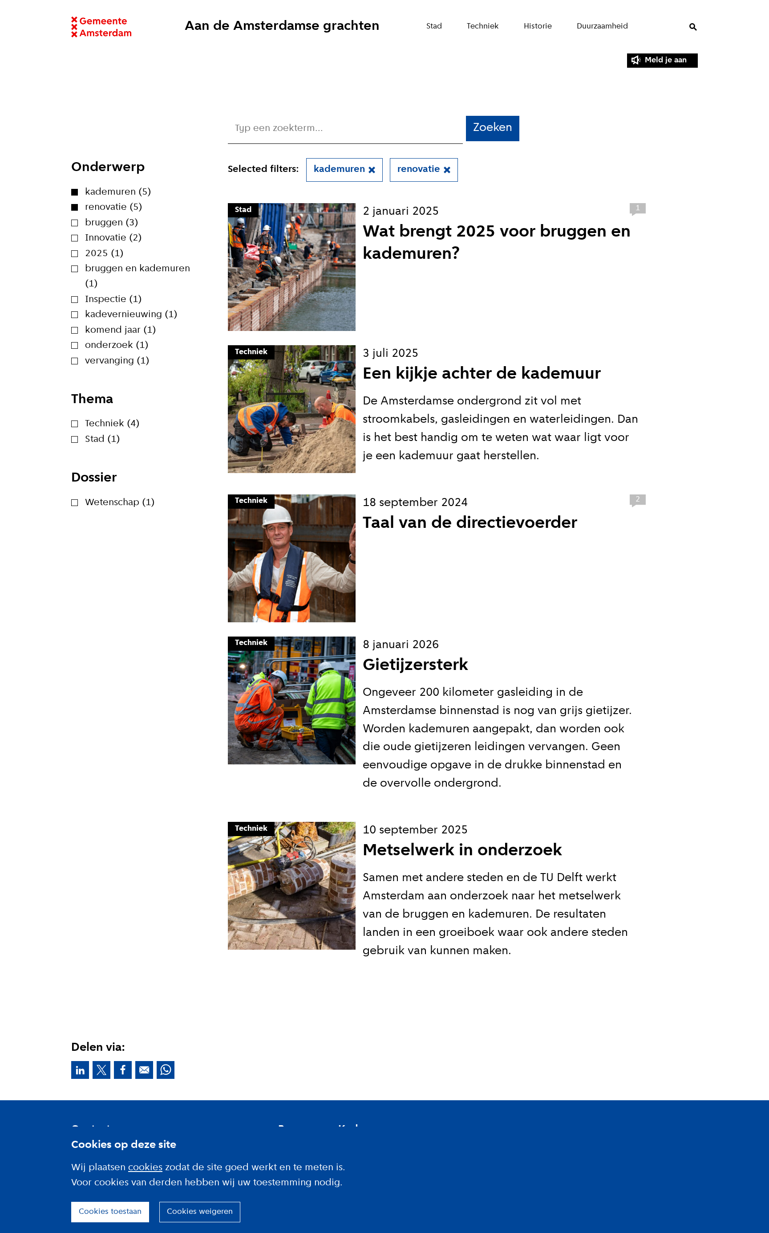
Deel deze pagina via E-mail (144, 1070)
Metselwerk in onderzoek (462, 851)
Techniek (483, 26)
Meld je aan (666, 60)
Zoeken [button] (492, 128)
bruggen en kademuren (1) (137, 276)
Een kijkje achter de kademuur (482, 374)
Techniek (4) (112, 424)
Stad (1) (102, 439)
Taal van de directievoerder (470, 523)
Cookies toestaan (110, 1212)
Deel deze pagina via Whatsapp (165, 1070)
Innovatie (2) (113, 238)
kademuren (339, 169)
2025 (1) (104, 253)
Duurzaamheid (602, 26)
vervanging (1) (117, 361)
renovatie (418, 169)
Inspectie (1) (113, 299)
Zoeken (693, 27)
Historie (538, 26)
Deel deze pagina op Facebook (123, 1070)
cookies (145, 1167)
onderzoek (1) (117, 345)
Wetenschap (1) (120, 502)
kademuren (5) (118, 192)
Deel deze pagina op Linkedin (80, 1070)
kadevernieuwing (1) (131, 314)
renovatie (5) (113, 207)
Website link (101, 26)
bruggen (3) (111, 223)
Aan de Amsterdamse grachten (282, 26)
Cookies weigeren (200, 1212)
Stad (434, 26)
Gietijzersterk (415, 665)
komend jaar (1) (120, 330)
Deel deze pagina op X (101, 1070)
